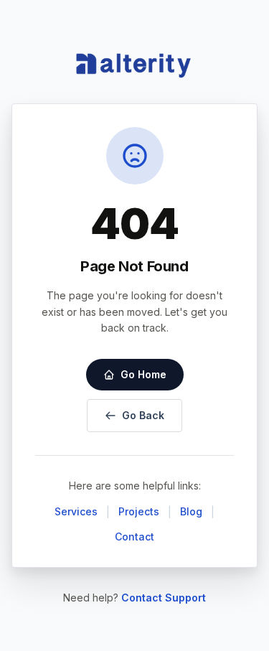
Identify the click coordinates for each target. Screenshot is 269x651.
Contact (134, 536)
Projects (138, 511)
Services (76, 511)
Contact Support (163, 597)
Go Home (143, 374)
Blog (191, 511)
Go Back (143, 415)
